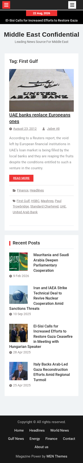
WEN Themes (56, 456)
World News (59, 430)
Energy (35, 439)
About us (41, 447)
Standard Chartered (44, 206)
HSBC (35, 201)
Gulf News (16, 439)
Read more (21, 178)
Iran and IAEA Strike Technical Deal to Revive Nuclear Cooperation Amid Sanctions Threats (38, 298)
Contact (69, 439)
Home (19, 430)
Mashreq (47, 201)
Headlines (37, 190)
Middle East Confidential (41, 34)
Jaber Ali (53, 128)
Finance (22, 190)
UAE (63, 206)
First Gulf (23, 201)
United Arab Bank (25, 212)
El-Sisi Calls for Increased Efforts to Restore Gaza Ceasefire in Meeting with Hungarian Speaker (41, 336)
